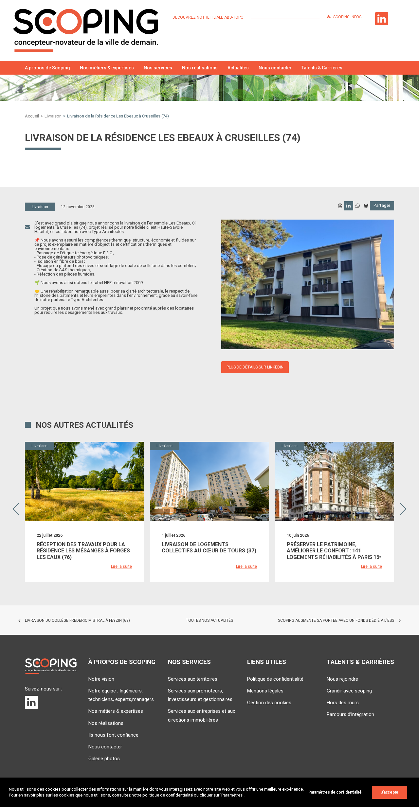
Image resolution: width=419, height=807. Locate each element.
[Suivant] (402, 527)
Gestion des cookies (269, 703)
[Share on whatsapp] (357, 206)
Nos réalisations (200, 68)
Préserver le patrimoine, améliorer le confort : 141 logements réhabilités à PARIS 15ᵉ (334, 550)
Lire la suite (121, 566)
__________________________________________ (285, 17)
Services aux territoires (192, 679)
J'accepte (389, 792)
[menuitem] (209, 17)
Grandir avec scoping (349, 691)
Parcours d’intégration (350, 714)
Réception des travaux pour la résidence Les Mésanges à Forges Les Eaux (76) (83, 550)
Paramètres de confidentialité (334, 792)
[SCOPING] (85, 30)
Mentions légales (265, 691)
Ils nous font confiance (113, 735)
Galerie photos (104, 759)
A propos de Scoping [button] (47, 68)
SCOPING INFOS (347, 17)
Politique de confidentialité (275, 679)
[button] (387, 68)
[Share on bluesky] (366, 206)
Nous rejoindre (342, 679)
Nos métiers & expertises (107, 68)
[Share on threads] (340, 206)
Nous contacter (275, 68)
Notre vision (101, 679)
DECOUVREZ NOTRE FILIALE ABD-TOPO (208, 17)
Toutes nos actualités (209, 620)
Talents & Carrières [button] (321, 68)
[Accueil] (51, 666)
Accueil (32, 116)
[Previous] (16, 527)
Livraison (53, 116)
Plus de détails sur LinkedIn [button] (255, 367)
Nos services (158, 68)
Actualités (238, 68)
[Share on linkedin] (348, 205)
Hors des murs (343, 703)
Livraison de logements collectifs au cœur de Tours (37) (209, 547)
